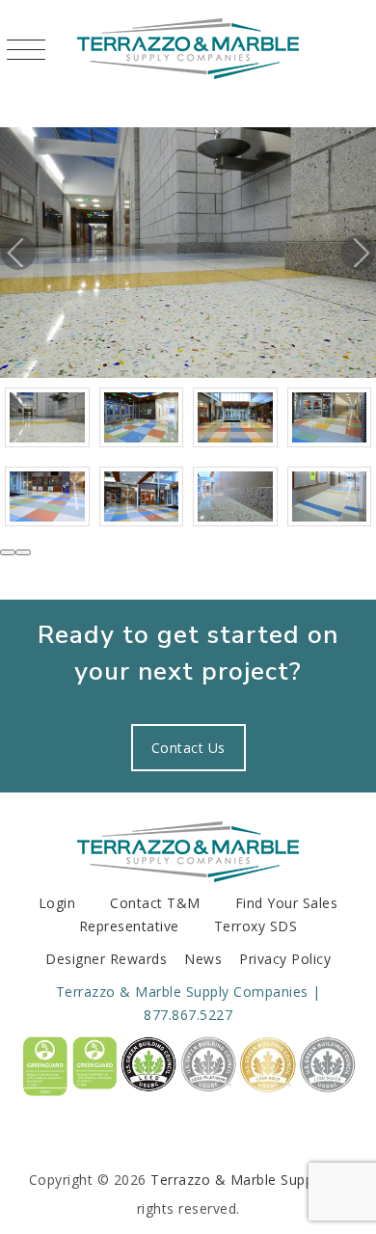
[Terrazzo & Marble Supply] (188, 48)
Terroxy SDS (256, 926)
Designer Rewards (106, 959)
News (203, 959)
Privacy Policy (285, 959)
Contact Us (188, 747)
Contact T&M (155, 903)
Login (57, 903)
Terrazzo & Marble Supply (237, 1179)
